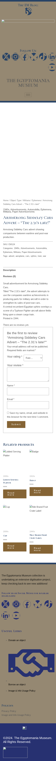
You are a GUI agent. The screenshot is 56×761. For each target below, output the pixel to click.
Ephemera (36, 200)
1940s (6, 209)
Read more (11, 494)
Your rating (14, 356)
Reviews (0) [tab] (9, 276)
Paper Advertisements (23, 211)
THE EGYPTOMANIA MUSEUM (28, 83)
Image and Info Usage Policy (16, 715)
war (44, 256)
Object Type (15, 200)
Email (10, 399)
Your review (15, 365)
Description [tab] (9, 270)
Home (5, 200)
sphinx (34, 256)
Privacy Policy (9, 711)
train (40, 256)
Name (11, 385)
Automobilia (33, 209)
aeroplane (20, 256)
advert (11, 256)
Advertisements (18, 209)
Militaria (26, 200)
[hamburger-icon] (28, 95)
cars (27, 256)
